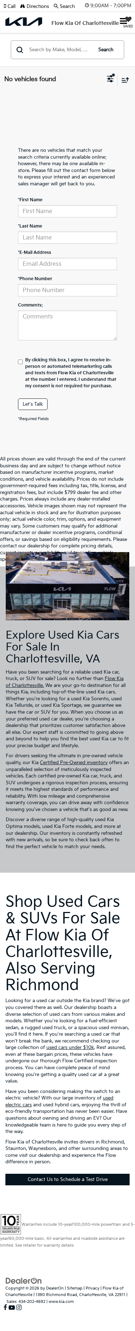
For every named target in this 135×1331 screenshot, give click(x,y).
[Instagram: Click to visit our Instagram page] (19, 1308)
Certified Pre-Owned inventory (74, 763)
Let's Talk (33, 404)
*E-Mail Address (34, 252)
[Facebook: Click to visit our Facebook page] (5, 1308)
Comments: (30, 305)
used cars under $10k (70, 1047)
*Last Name (30, 226)
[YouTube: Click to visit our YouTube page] (12, 1308)
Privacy (92, 1288)
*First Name (30, 200)
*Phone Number (35, 279)
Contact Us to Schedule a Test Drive (68, 1179)
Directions (37, 6)
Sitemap (74, 1288)
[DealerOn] (23, 1280)
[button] (12, 6)
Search (105, 50)
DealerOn (55, 1288)
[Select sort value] (123, 80)
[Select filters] (110, 79)
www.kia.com (61, 1301)
